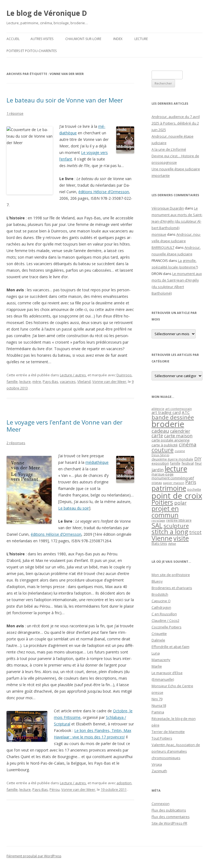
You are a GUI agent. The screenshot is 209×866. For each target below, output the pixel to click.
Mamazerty (161, 659)
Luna (156, 653)
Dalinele (158, 640)
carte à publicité (165, 445)
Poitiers (162, 502)
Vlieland (84, 381)
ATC (186, 412)
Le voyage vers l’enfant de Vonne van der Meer (64, 425)
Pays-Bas (50, 381)
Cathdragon (161, 607)
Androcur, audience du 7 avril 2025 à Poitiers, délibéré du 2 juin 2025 (176, 123)
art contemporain (178, 409)
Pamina (158, 712)
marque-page (163, 474)
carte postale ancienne (171, 440)
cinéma (187, 444)
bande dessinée (173, 417)
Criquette (159, 633)
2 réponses (16, 442)
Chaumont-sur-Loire (83, 39)
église (172, 544)
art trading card (166, 412)
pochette (194, 489)
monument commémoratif (173, 478)
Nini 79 (157, 699)
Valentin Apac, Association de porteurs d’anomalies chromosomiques (176, 751)
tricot (195, 532)
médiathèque (97, 462)
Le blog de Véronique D (47, 13)
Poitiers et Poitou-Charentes (32, 51)
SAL (157, 525)
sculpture (176, 525)
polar (180, 502)
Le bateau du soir (73, 508)
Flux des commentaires (171, 816)
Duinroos (124, 375)
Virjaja (157, 764)
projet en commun (165, 511)
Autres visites (41, 39)
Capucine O (161, 600)
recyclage (158, 520)
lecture (25, 381)
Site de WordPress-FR (169, 823)
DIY (197, 459)
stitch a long (170, 531)
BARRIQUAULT (163, 247)
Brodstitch (160, 594)
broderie (168, 424)
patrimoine (169, 488)
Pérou (55, 789)
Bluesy (157, 581)
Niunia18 (159, 705)
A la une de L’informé (169, 149)
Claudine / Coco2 (165, 620)
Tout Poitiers (162, 738)
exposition (160, 463)
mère (36, 381)
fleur (198, 463)
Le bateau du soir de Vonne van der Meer (65, 100)
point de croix (177, 495)
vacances (68, 381)
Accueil (13, 39)
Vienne (162, 538)
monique (159, 234)
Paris (190, 482)
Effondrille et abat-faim (170, 646)
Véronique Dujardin (168, 208)
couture (163, 450)
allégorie (158, 409)
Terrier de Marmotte (168, 731)
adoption (123, 782)
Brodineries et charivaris (172, 587)
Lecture (141, 39)
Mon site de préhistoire (171, 574)
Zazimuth (159, 770)
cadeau (160, 430)
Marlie (157, 666)
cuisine (180, 451)
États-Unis (159, 543)
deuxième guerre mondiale (172, 459)
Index (117, 39)
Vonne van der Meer (109, 381)
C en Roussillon (164, 613)
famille (12, 381)
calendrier (180, 431)
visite (181, 538)
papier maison (173, 483)
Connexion (161, 803)
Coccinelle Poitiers (167, 627)
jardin (158, 470)
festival (188, 463)
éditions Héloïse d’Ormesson (103, 191)
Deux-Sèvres (160, 455)
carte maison (178, 435)
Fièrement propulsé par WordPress (34, 856)
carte (157, 435)
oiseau (157, 482)
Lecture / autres (73, 375)
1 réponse (15, 113)
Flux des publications (169, 810)
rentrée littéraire (179, 520)
